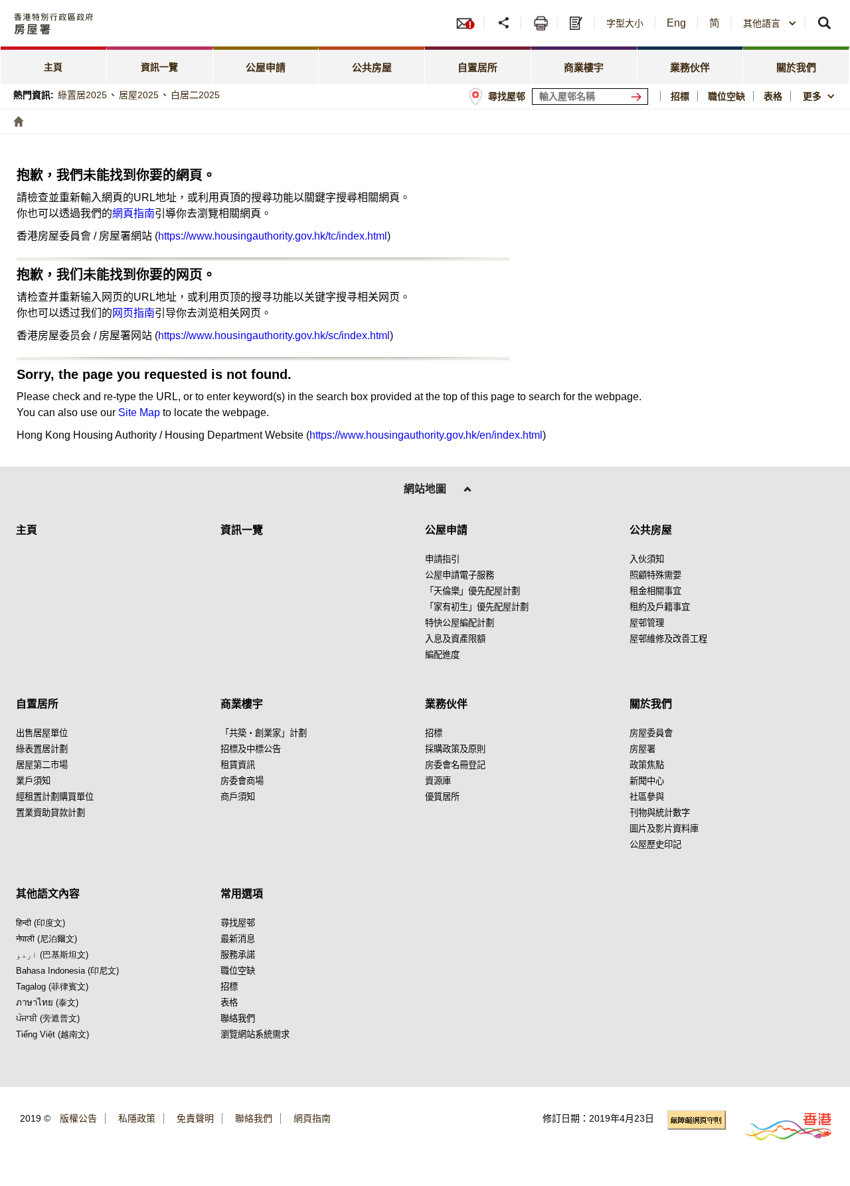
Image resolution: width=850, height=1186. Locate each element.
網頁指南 (133, 213)
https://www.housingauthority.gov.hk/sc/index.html (274, 335)
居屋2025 (139, 95)
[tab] (266, 65)
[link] (54, 65)
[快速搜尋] (825, 23)
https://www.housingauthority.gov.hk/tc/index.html (272, 236)
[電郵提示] (469, 23)
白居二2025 (195, 95)
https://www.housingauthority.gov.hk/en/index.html (426, 435)
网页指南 (133, 313)
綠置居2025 (82, 95)
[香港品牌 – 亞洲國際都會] (780, 1126)
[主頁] (19, 121)
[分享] (504, 23)
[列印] (541, 23)
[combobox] (820, 96)
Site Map (139, 412)
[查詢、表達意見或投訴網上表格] (577, 23)
